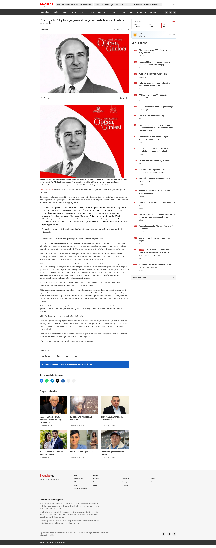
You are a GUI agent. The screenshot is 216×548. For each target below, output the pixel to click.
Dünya (82, 12)
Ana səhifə (45, 12)
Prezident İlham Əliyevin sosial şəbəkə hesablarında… (75, 4)
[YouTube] (174, 12)
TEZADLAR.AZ (46, 189)
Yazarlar (153, 12)
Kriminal (91, 12)
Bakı (58, 356)
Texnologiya (141, 12)
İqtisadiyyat (102, 12)
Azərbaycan (46, 356)
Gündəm (56, 12)
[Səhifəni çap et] (68, 381)
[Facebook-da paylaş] (41, 381)
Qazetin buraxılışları (81, 488)
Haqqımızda (78, 479)
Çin (67, 356)
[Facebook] (166, 12)
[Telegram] (170, 12)
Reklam (76, 485)
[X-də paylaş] (57, 381)
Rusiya (76, 356)
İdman (123, 12)
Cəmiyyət (113, 12)
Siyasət (65, 12)
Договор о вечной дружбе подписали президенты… (114, 4)
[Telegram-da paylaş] (52, 381)
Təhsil (131, 12)
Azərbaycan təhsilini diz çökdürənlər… (147, 4)
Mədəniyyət (44, 29)
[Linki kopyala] (74, 381)
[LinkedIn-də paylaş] (63, 381)
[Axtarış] (174, 4)
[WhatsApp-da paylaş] (47, 381)
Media (74, 12)
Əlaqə (76, 482)
